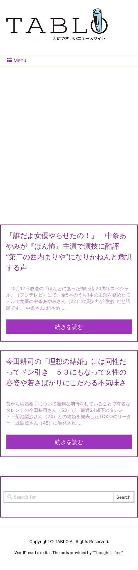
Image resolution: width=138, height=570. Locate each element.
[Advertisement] (69, 142)
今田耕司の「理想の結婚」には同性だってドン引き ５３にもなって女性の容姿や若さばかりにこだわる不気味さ (66, 372)
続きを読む (69, 326)
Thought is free (107, 552)
